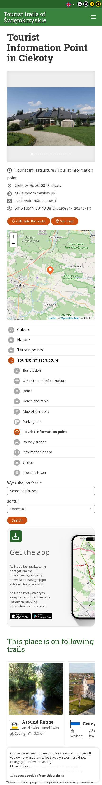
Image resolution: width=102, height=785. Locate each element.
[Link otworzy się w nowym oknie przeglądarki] (20, 616)
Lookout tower (34, 472)
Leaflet (52, 318)
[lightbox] (51, 116)
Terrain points (29, 350)
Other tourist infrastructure (44, 380)
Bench (27, 390)
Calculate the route (30, 221)
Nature (23, 339)
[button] (13, 116)
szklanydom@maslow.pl (36, 200)
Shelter (28, 462)
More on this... (20, 766)
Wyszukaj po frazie (24, 482)
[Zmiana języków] (70, 4)
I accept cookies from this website (39, 775)
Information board (37, 452)
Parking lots (32, 421)
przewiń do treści (50, 4)
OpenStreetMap (70, 318)
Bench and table (35, 401)
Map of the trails (35, 411)
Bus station (31, 370)
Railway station (34, 441)
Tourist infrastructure (34, 170)
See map (66, 221)
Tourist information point (44, 431)
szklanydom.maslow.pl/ (35, 193)
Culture (23, 329)
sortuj (13, 501)
